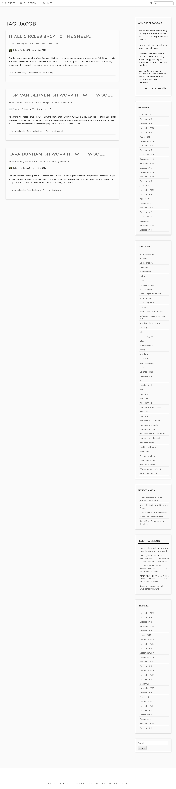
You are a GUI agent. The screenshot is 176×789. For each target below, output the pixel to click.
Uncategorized (146, 376)
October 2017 (146, 132)
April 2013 (144, 199)
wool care (144, 394)
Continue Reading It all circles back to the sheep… (32, 72)
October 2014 (146, 181)
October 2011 (146, 229)
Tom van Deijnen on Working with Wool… (61, 95)
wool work (144, 416)
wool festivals (146, 402)
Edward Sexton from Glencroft (153, 512)
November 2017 (147, 128)
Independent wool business (152, 311)
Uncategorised (146, 372)
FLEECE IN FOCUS (147, 289)
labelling (143, 327)
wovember (144, 451)
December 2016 (147, 141)
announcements (147, 254)
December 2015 (147, 159)
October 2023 (146, 119)
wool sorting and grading (151, 407)
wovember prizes (147, 460)
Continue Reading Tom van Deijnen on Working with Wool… (37, 131)
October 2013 (146, 194)
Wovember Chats (147, 456)
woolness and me (147, 429)
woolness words (147, 442)
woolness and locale (149, 425)
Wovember (9, 3)
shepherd (144, 354)
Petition (33, 3)
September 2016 (147, 154)
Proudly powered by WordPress (82, 783)
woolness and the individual (152, 433)
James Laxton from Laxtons (152, 516)
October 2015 (146, 168)
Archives (143, 258)
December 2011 (147, 221)
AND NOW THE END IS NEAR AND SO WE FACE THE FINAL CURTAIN (154, 558)
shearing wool (146, 345)
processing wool (147, 336)
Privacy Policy (55, 783)
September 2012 (147, 216)
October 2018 (146, 123)
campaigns (144, 267)
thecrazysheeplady (148, 548)
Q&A (142, 341)
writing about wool (148, 473)
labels (142, 332)
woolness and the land (150, 438)
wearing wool (146, 385)
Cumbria (143, 280)
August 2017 (145, 137)
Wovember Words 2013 (150, 469)
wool (142, 389)
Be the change (146, 262)
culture (143, 276)
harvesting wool (147, 302)
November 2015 (147, 163)
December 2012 (147, 203)
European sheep (147, 285)
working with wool (25, 102)
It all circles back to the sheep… (50, 36)
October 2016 (146, 150)
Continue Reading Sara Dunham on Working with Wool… (35, 190)
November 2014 (147, 176)
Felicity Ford (18, 50)
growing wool (23, 43)
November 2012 (147, 207)
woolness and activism (150, 420)
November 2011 (147, 225)
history (143, 307)
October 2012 (146, 212)
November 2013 (147, 190)
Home (11, 43)
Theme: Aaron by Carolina (115, 783)
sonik (142, 367)
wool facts (144, 398)
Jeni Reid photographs (150, 323)
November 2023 (147, 114)
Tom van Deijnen (20, 109)
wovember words (147, 464)
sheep (142, 349)
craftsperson (145, 271)
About (22, 3)
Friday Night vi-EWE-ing (150, 293)
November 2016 (147, 145)
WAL (142, 380)
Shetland (144, 358)
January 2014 (145, 185)
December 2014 (147, 172)
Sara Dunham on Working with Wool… (57, 154)
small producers (147, 363)
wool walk (144, 411)
